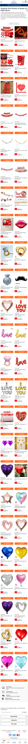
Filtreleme (11, 23)
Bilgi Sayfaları (14, 716)
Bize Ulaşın (14, 724)
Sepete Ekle (7, 50)
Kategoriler (14, 720)
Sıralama (16, 23)
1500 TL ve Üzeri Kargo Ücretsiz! (14, 5)
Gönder (25, 712)
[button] (25, 2)
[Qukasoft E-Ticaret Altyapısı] (14, 738)
